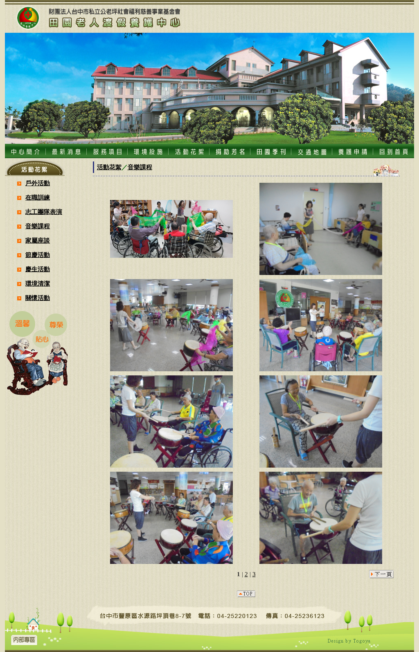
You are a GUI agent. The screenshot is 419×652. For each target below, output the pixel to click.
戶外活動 (37, 183)
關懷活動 (37, 298)
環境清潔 (37, 283)
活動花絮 (109, 167)
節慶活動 (37, 255)
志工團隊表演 (43, 212)
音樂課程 (37, 226)
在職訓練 (37, 197)
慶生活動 (37, 269)
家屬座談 (37, 240)
